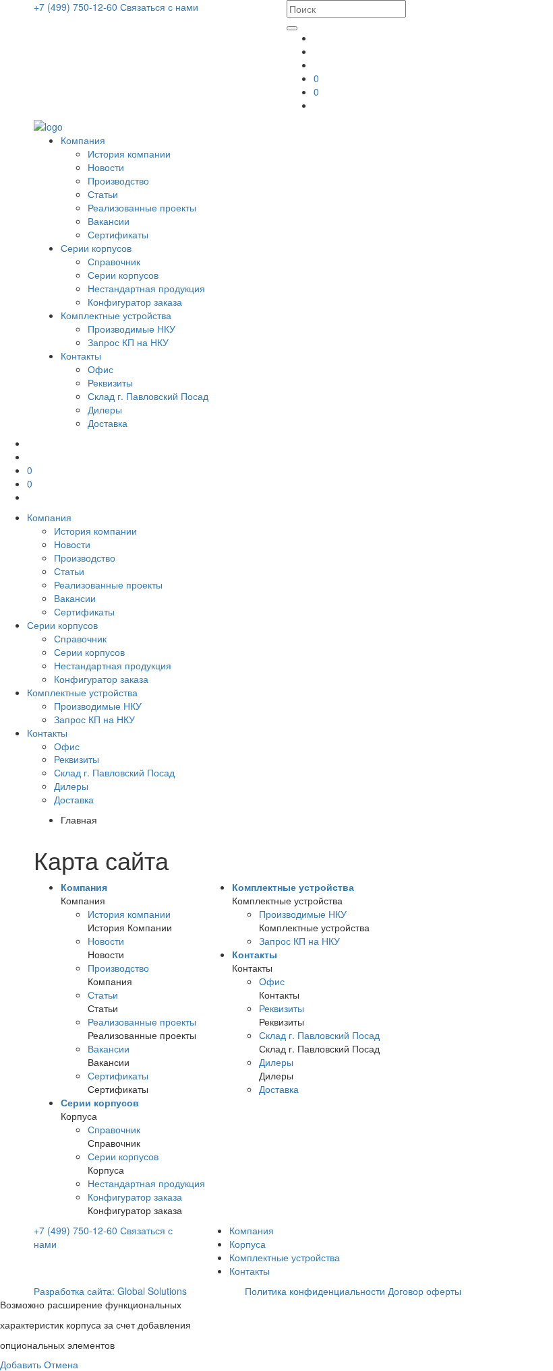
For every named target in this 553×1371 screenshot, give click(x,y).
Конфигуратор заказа (135, 301)
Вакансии (108, 221)
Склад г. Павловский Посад (148, 396)
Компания (83, 140)
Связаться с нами (159, 6)
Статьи (103, 194)
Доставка (107, 423)
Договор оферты (424, 1291)
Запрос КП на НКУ (128, 342)
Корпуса (247, 1243)
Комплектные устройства (116, 315)
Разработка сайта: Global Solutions (110, 1291)
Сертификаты (118, 234)
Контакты (81, 355)
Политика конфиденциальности (315, 1291)
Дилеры (105, 409)
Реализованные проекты (142, 207)
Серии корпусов (96, 248)
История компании (129, 153)
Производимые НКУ (131, 328)
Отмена (61, 1364)
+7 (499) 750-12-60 (77, 6)
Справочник (114, 261)
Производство (118, 180)
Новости (106, 167)
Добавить (20, 1364)
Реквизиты (110, 382)
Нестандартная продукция (146, 288)
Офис (100, 369)
